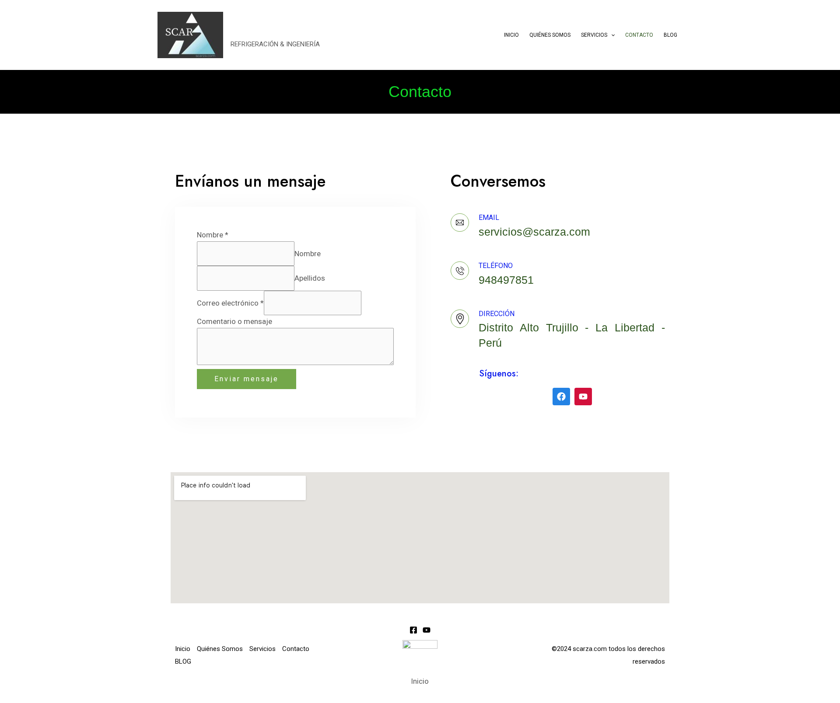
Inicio (511, 35)
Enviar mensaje (246, 379)
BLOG (670, 35)
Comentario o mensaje (234, 321)
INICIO (254, 30)
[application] (611, 34)
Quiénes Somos (549, 35)
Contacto (639, 35)
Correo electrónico (230, 303)
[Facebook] (413, 630)
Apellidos (309, 278)
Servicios (594, 35)
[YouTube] (426, 630)
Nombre (212, 234)
